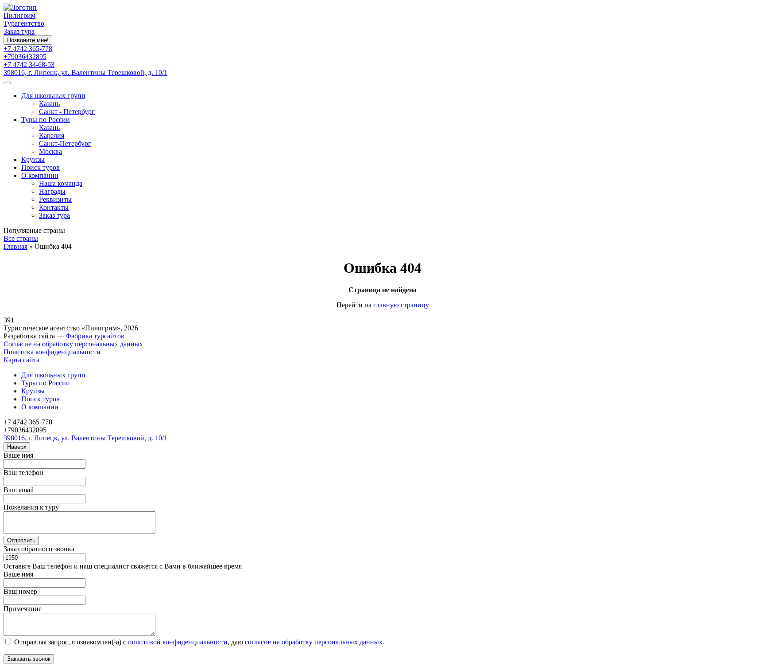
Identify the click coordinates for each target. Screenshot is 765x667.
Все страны (21, 238)
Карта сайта (21, 360)
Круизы (33, 159)
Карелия (51, 135)
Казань (49, 103)
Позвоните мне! (28, 40)
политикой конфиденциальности (178, 642)
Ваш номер (20, 591)
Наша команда (60, 183)
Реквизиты (55, 199)
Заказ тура (19, 31)
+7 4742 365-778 (28, 48)
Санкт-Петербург (65, 143)
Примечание (23, 608)
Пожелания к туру (31, 507)
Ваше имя (18, 455)
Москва (50, 151)
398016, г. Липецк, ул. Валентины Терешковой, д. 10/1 (85, 72)
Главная (15, 246)
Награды (52, 191)
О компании (39, 175)
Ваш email (19, 490)
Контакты (54, 207)
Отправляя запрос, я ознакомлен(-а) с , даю (198, 642)
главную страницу (401, 305)
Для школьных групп (53, 95)
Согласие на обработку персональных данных (73, 344)
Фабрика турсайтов (95, 336)
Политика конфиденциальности (52, 352)
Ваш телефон (23, 472)
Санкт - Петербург (67, 111)
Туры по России (45, 119)
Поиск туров (40, 167)
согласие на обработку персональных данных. (314, 642)
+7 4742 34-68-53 (29, 64)
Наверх (17, 446)
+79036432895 (25, 56)
